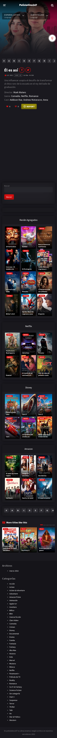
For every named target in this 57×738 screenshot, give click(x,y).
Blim (11, 613)
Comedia (15, 96)
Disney (12, 630)
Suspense (13, 700)
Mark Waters (19, 92)
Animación (13, 600)
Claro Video (13, 620)
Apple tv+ (13, 604)
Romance (33, 96)
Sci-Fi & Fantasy (15, 687)
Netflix (24, 96)
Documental (14, 633)
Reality (12, 680)
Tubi (11, 710)
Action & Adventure (17, 590)
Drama (11, 637)
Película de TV (14, 677)
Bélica (11, 610)
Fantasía (12, 643)
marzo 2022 (14, 571)
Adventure (13, 594)
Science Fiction (15, 690)
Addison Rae (16, 99)
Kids (11, 657)
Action (11, 587)
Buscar (7, 186)
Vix (10, 713)
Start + (12, 697)
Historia (12, 653)
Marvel (12, 660)
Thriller (12, 707)
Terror (11, 703)
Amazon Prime (15, 597)
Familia (12, 640)
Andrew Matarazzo (32, 99)
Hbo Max (12, 650)
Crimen (12, 627)
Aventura (13, 607)
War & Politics (14, 717)
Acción (12, 584)
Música (12, 667)
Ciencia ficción (15, 617)
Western (12, 720)
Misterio (12, 663)
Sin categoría (14, 693)
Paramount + (14, 673)
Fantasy (12, 647)
